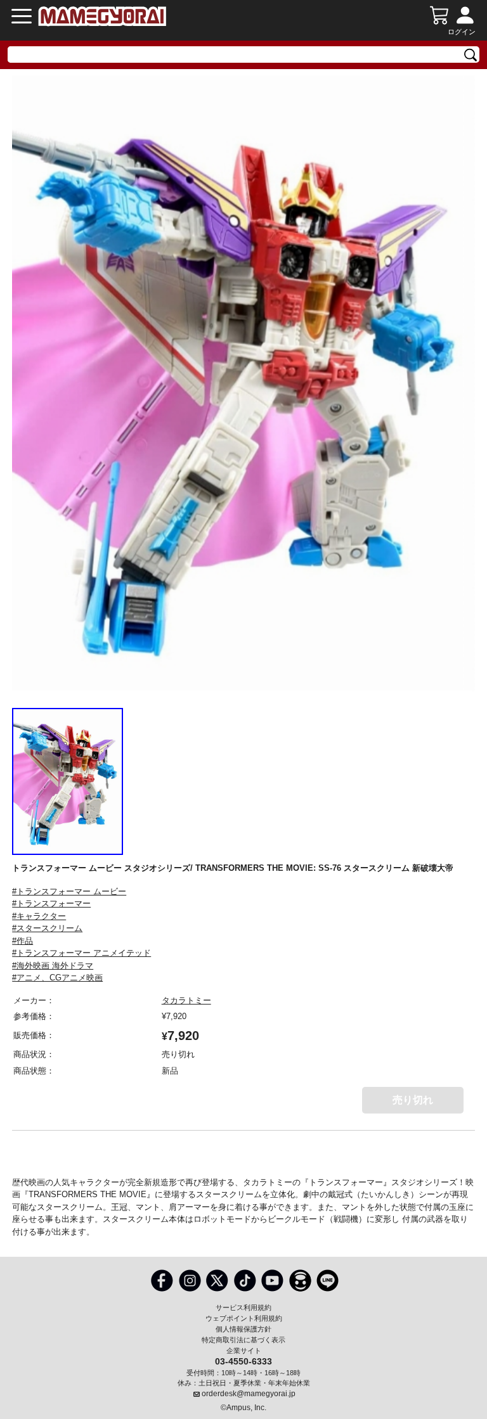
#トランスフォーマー (51, 903)
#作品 (22, 941)
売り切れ (413, 1100)
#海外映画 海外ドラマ (52, 965)
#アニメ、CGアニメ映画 (57, 977)
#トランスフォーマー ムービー (69, 891)
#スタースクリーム (47, 928)
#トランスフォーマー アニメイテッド (81, 953)
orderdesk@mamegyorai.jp (248, 1393)
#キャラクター (39, 916)
